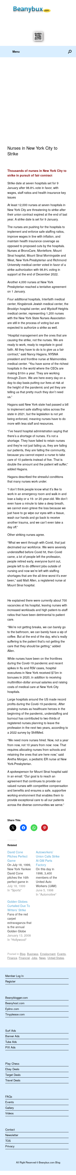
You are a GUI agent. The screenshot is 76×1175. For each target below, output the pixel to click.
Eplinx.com (12, 1009)
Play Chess (12, 1063)
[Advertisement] (38, 97)
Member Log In (14, 976)
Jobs (34, 958)
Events (61, 954)
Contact (10, 1129)
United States (56, 958)
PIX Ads (10, 1047)
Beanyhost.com (14, 1003)
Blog (22, 954)
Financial (24, 958)
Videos (9, 1113)
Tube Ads (11, 1042)
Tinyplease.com (15, 1014)
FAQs (8, 1096)
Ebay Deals (12, 1069)
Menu (16, 51)
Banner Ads (12, 1036)
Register (10, 981)
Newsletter (11, 1135)
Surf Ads (10, 1031)
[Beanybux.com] (38, 8)
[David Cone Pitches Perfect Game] (21, 871)
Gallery (9, 1108)
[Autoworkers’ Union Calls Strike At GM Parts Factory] (50, 873)
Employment (48, 954)
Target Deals (13, 1075)
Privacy (10, 1146)
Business (32, 954)
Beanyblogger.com (16, 998)
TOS (8, 1141)
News (42, 958)
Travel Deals (12, 1080)
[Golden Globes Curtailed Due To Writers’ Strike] (21, 920)
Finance (12, 958)
